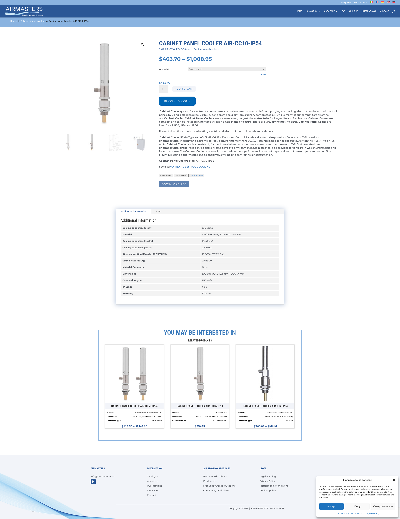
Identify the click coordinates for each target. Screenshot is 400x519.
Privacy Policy (357, 513)
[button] (393, 480)
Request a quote (177, 101)
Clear (263, 74)
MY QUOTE (346, 3)
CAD (158, 211)
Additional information (133, 211)
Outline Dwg (196, 175)
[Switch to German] (393, 3)
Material (164, 69)
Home (299, 11)
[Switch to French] (377, 3)
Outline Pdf (181, 175)
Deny (357, 506)
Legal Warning (372, 513)
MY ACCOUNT (360, 3)
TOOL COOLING (200, 166)
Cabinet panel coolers (32, 21)
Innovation (311, 11)
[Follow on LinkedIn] (93, 481)
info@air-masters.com (103, 476)
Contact (384, 11)
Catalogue (329, 11)
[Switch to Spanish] (382, 3)
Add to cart (184, 88)
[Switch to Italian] (371, 3)
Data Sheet (166, 175)
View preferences (383, 506)
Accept (331, 506)
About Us (353, 11)
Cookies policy (342, 513)
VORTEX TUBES (180, 166)
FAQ (343, 11)
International (369, 11)
